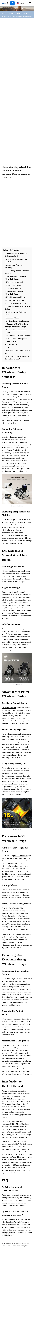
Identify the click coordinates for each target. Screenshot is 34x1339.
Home (3, 13)
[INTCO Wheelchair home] (3, 3)
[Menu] (30, 3)
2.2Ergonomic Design (13, 285)
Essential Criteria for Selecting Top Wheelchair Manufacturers (17, 1246)
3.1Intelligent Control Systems (16, 297)
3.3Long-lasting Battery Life (15, 303)
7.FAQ (7, 347)
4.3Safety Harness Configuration (17, 321)
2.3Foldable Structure (13, 288)
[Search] (7, 3)
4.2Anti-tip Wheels (12, 318)
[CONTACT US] (12, 3)
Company (11, 13)
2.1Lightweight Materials (14, 282)
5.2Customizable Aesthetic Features (18, 335)
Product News (21, 13)
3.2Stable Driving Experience (16, 300)
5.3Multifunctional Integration (16, 339)
